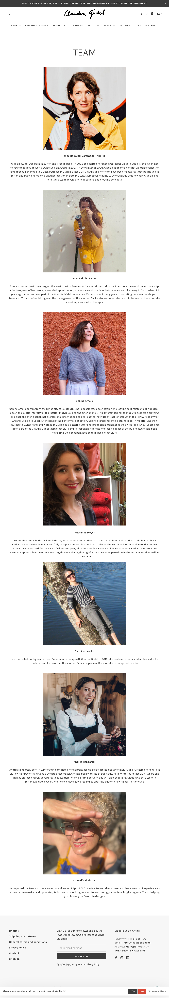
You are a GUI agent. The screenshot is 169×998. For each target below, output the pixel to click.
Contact (14, 953)
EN (143, 13)
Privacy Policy (17, 947)
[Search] (9, 13)
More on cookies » (157, 991)
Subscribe (81, 956)
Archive (124, 25)
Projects (59, 25)
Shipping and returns (22, 936)
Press (107, 25)
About (91, 25)
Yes (133, 991)
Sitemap (14, 958)
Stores (78, 25)
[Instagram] (121, 957)
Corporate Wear (36, 25)
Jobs (137, 25)
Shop (14, 25)
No (142, 991)
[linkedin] (127, 957)
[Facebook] (116, 957)
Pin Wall (151, 25)
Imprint (14, 930)
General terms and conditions (28, 942)
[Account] (152, 13)
